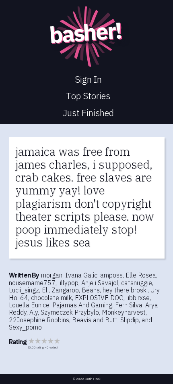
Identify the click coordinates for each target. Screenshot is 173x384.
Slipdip (129, 320)
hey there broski (125, 290)
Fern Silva (128, 305)
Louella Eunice (29, 305)
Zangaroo (65, 290)
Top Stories (88, 96)
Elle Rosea (141, 275)
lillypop (68, 283)
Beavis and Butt (94, 320)
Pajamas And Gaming (82, 305)
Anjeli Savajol (99, 283)
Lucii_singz (24, 290)
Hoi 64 (18, 298)
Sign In (88, 79)
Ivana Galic (81, 275)
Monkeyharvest (124, 312)
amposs (111, 275)
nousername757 (32, 283)
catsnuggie (136, 283)
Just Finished (88, 113)
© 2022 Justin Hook (87, 379)
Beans (91, 290)
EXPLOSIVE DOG (99, 298)
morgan (51, 275)
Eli (45, 290)
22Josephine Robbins (39, 320)
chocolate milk (51, 298)
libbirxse (138, 298)
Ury (154, 290)
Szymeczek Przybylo (70, 312)
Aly (33, 312)
